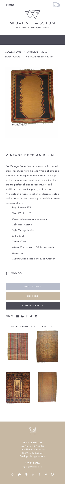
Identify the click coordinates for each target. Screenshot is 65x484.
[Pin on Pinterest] (37, 316)
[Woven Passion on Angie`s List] (19, 474)
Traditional (12, 56)
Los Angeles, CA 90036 (33, 445)
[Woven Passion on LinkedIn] (33, 474)
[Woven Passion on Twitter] (45, 474)
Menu (10, 5)
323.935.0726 (32, 463)
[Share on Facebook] (27, 316)
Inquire (32, 296)
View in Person (33, 306)
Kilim (43, 51)
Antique (32, 51)
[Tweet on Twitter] (32, 316)
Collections (13, 51)
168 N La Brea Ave (32, 442)
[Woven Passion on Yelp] (12, 474)
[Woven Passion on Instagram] (52, 474)
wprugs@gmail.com (32, 466)
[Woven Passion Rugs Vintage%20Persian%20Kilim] (18, 316)
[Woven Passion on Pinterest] (26, 474)
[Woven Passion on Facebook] (39, 474)
